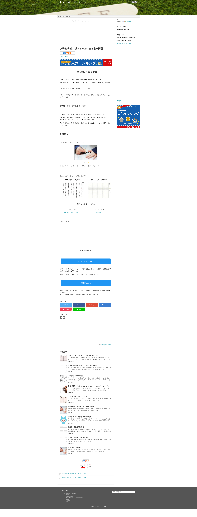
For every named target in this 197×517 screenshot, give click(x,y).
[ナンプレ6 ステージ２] (63, 451)
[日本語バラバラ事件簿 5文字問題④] (63, 420)
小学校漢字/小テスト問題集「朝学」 (74, 497)
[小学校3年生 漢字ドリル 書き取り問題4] (105, 305)
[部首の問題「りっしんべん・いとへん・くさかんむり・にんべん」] (63, 389)
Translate (128, 21)
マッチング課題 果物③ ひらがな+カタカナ (82, 365)
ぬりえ (67, 499)
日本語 (67, 494)
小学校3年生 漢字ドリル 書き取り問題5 (74, 477)
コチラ (133, 29)
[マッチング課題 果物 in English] (63, 440)
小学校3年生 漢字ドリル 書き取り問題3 (74, 473)
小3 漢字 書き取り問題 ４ (72, 212)
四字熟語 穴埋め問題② (75, 376)
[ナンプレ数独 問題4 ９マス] (63, 399)
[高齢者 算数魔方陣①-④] (63, 430)
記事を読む (70, 361)
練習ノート (99, 212)
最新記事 (119, 101)
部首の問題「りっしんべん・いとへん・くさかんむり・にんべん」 (89, 386)
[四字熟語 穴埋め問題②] (63, 379)
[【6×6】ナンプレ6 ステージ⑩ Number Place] (63, 358)
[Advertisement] (86, 34)
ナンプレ (68, 500)
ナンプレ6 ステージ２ (75, 447)
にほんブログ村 (64, 56)
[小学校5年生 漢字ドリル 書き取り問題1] (63, 410)
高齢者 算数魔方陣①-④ (76, 427)
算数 (67, 501)
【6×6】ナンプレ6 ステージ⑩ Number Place (83, 355)
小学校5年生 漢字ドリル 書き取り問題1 (81, 406)
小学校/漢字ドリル (106, 345)
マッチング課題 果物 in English (79, 437)
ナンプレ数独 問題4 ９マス (77, 396)
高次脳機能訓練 (69, 496)
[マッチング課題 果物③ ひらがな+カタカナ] (63, 369)
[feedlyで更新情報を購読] (133, 2)
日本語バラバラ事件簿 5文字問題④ (79, 417)
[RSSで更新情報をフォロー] (135, 2)
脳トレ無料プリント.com (73, 2)
